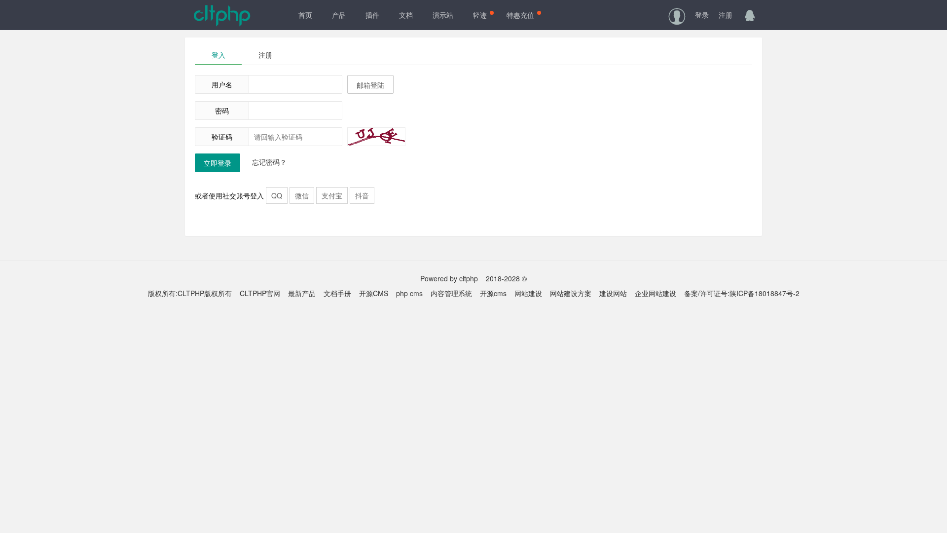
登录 (702, 15)
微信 (302, 195)
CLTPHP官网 (260, 293)
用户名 (222, 84)
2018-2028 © (506, 278)
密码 (222, 110)
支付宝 (332, 195)
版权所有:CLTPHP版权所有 (190, 293)
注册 (725, 15)
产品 (339, 15)
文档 (406, 15)
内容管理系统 (451, 293)
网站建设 (528, 293)
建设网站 (613, 293)
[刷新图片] (376, 136)
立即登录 (217, 163)
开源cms (493, 293)
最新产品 (302, 293)
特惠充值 (520, 15)
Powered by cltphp (449, 278)
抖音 (362, 195)
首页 (305, 15)
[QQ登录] (749, 15)
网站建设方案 (570, 293)
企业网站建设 (655, 293)
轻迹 (480, 15)
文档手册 (337, 293)
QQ (276, 195)
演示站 (443, 15)
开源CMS (373, 293)
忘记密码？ (269, 162)
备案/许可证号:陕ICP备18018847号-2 (742, 293)
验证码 (222, 137)
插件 (372, 15)
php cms (409, 293)
